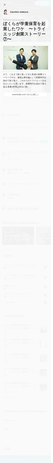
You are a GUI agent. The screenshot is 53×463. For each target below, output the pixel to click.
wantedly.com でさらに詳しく (25, 94)
